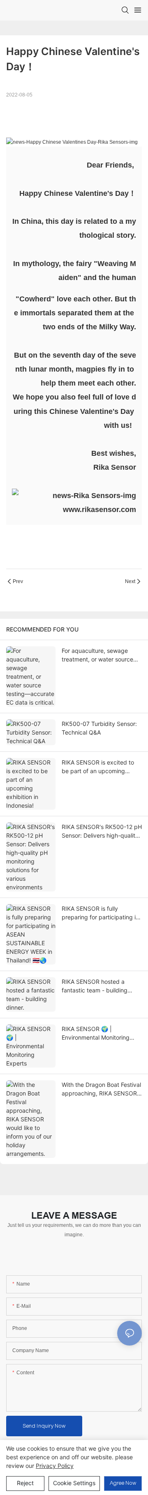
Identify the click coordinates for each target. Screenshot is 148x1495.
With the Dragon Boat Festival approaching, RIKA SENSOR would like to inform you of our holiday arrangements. (101, 1089)
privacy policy (55, 1465)
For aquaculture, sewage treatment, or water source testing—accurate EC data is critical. (100, 655)
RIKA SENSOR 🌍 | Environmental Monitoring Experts (96, 1033)
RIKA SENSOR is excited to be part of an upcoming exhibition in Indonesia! (98, 767)
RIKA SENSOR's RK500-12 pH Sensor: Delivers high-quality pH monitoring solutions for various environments (102, 831)
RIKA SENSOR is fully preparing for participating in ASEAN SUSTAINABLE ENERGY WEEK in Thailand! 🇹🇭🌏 (100, 913)
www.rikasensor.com (99, 509)
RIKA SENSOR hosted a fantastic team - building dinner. (94, 986)
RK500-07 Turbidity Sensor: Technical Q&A (99, 728)
